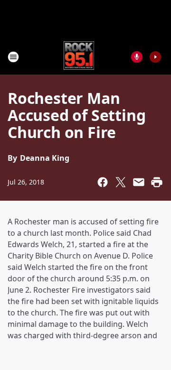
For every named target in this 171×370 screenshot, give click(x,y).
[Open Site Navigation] (13, 57)
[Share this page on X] (120, 182)
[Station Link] (79, 56)
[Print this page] (156, 182)
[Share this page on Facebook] (102, 182)
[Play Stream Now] (155, 57)
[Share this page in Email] (138, 182)
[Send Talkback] (136, 57)
